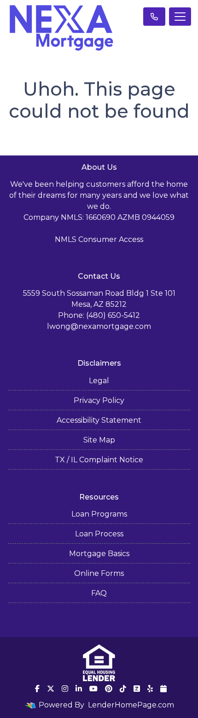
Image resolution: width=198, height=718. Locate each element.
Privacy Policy (99, 400)
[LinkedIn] (79, 688)
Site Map (99, 440)
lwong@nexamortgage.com (99, 326)
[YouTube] (93, 688)
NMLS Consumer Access (99, 239)
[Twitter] (50, 688)
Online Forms (99, 573)
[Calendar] (163, 688)
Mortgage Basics (99, 553)
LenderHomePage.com (131, 705)
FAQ (99, 593)
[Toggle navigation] (180, 16)
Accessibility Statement (99, 420)
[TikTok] (123, 688)
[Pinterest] (108, 688)
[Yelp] (150, 688)
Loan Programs (99, 514)
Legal (99, 380)
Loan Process (99, 533)
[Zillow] (137, 688)
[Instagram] (65, 688)
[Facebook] (37, 688)
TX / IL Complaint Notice (99, 459)
